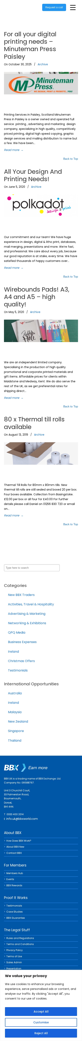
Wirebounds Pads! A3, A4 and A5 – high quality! (36, 297)
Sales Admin (14, 962)
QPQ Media (16, 632)
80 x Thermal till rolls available (34, 423)
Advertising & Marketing (26, 613)
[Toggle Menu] (73, 7)
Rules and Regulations (20, 938)
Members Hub (14, 873)
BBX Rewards (14, 885)
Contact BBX (14, 853)
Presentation (13, 968)
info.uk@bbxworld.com (22, 819)
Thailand (14, 740)
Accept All (41, 1012)
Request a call (54, 7)
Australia (15, 693)
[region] (41, 1005)
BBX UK (20, 6)
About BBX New (15, 846)
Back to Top (70, 159)
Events (10, 879)
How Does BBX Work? (18, 840)
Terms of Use (14, 956)
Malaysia (14, 712)
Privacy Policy (14, 950)
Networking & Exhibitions (27, 623)
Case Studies (14, 911)
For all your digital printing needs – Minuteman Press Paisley (30, 45)
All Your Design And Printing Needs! (33, 175)
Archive (43, 64)
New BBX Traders (21, 595)
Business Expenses (22, 642)
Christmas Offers (21, 661)
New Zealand (18, 721)
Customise (41, 1022)
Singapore (16, 731)
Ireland (13, 651)
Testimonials (18, 670)
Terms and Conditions (20, 944)
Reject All (41, 1033)
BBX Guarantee (15, 918)
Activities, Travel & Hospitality (31, 604)
